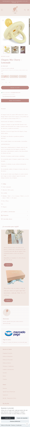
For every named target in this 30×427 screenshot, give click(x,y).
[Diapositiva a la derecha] (28, 50)
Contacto (5, 379)
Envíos (4, 376)
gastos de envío (5, 70)
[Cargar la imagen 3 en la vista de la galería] (22, 49)
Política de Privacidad (5, 425)
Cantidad (3, 79)
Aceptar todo (8, 418)
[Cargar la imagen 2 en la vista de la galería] (15, 49)
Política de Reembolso (7, 356)
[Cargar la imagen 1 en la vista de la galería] (7, 49)
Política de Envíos (7, 363)
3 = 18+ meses (22, 76)
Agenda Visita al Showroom (9, 392)
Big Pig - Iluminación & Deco (9, 398)
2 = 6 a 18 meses (14, 76)
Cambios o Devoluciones (8, 369)
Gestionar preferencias (15, 421)
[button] (1, 10)
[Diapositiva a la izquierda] (1, 50)
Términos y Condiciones (16, 425)
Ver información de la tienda (9, 96)
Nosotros (5, 388)
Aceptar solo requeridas (22, 418)
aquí (9, 323)
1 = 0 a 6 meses (5, 76)
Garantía (5, 373)
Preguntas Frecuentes (7, 353)
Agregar (8, 265)
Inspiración (5, 395)
